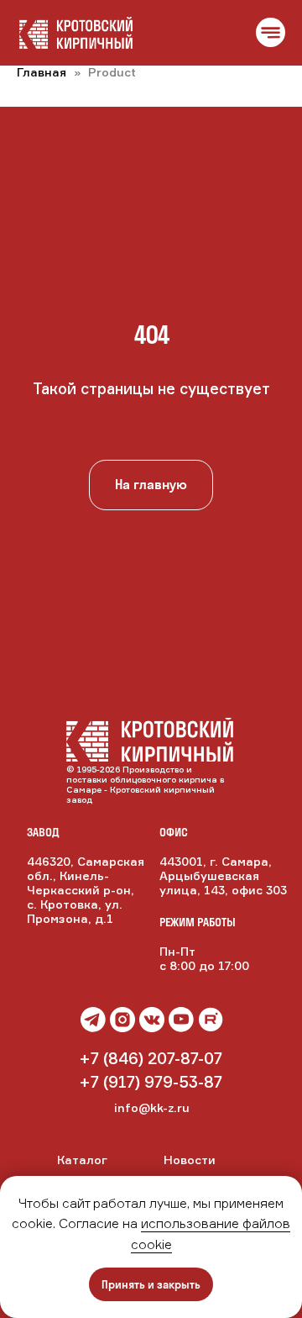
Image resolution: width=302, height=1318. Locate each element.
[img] (151, 1019)
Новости (190, 1159)
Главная (41, 72)
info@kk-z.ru (152, 1107)
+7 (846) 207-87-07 (150, 1058)
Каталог (82, 1159)
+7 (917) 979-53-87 (150, 1082)
